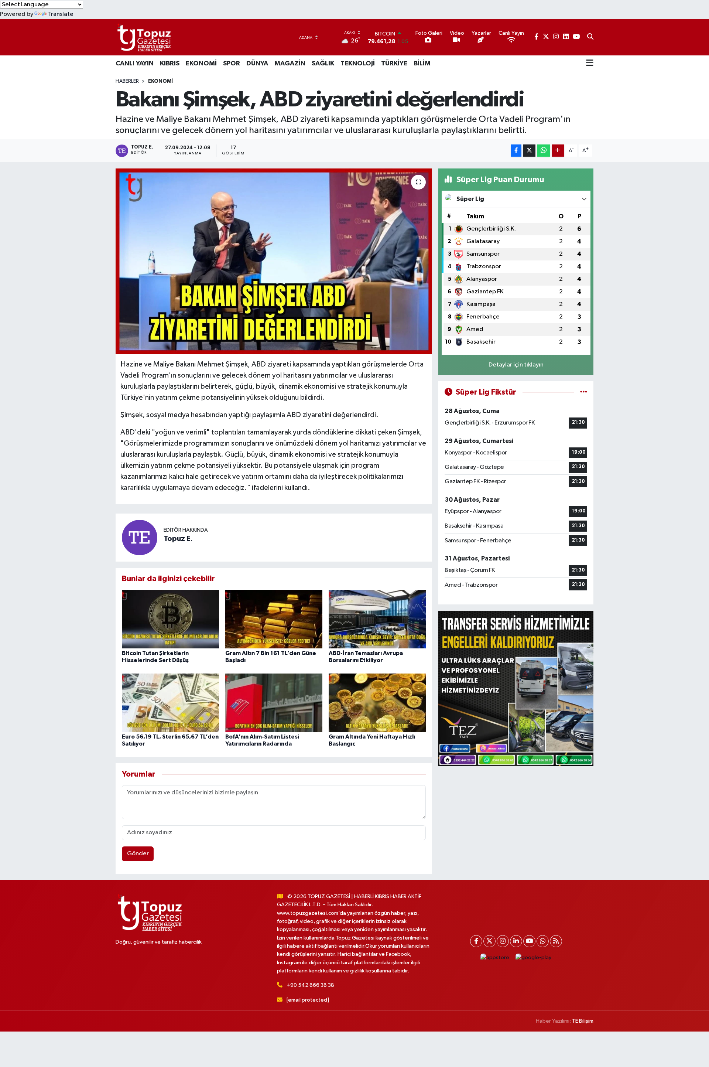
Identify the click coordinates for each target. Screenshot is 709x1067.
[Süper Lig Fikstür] (583, 392)
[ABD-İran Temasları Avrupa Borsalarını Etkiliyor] (377, 619)
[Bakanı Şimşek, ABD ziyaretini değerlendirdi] (274, 261)
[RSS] (556, 941)
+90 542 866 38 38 (310, 985)
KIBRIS (169, 63)
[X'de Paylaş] (529, 150)
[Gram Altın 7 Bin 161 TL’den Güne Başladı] (273, 619)
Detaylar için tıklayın (516, 365)
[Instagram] (503, 941)
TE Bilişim (582, 1021)
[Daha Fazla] (558, 150)
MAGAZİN (289, 63)
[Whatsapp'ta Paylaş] (543, 150)
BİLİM (422, 63)
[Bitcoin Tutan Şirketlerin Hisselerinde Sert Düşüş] (170, 619)
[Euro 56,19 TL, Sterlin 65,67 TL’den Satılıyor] (170, 702)
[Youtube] (529, 941)
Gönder (138, 853)
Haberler (127, 81)
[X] (489, 941)
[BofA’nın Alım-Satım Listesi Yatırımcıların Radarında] (273, 702)
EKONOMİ (201, 63)
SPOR (231, 63)
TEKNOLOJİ (357, 63)
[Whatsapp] (543, 941)
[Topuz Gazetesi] (143, 37)
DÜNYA (257, 63)
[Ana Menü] (589, 63)
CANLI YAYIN (135, 63)
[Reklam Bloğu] (515, 688)
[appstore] (495, 958)
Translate (60, 14)
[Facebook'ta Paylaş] (516, 150)
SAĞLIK (323, 63)
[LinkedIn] (516, 941)
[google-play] (533, 958)
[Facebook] (476, 941)
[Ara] (590, 37)
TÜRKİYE (394, 63)
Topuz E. (178, 538)
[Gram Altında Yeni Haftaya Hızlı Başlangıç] (377, 702)
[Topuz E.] (139, 538)
